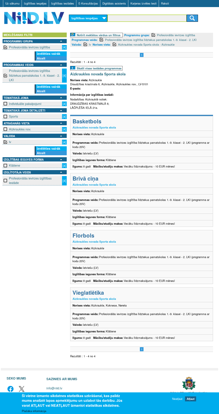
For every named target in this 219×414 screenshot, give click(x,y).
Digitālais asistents (114, 3)
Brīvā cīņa (85, 178)
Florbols (83, 235)
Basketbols (87, 121)
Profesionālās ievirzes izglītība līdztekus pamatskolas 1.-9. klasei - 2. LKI (34, 75)
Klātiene (14, 165)
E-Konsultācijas (88, 3)
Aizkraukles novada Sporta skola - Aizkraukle (146, 44)
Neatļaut (177, 399)
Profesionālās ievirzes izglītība (29, 47)
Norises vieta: (102, 44)
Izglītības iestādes (62, 3)
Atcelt (41, 58)
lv (10, 142)
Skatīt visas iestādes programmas (99, 68)
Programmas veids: (85, 40)
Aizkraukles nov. (20, 129)
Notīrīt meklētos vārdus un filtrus (98, 35)
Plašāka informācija (34, 411)
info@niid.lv (54, 388)
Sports (13, 116)
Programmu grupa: (136, 35)
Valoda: (76, 44)
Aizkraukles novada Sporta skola (98, 73)
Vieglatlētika (88, 292)
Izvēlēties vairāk (48, 53)
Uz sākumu (12, 3)
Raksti (165, 3)
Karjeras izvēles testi (143, 3)
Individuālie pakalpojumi (25, 104)
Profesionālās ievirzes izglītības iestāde (30, 180)
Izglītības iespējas (35, 3)
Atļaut (190, 399)
